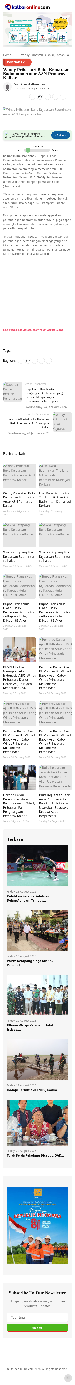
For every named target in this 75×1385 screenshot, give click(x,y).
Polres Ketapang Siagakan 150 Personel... (30, 963)
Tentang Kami (16, 1371)
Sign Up (37, 1327)
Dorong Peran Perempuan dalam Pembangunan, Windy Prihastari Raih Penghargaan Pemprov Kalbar (19, 805)
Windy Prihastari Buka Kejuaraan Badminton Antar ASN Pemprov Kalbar (19, 499)
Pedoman (34, 1371)
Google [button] (50, 329)
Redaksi (12, 1378)
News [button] (59, 329)
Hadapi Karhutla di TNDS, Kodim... (33, 1090)
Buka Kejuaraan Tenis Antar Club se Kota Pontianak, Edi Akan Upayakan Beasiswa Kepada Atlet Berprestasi (55, 805)
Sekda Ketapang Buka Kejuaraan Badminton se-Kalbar (19, 556)
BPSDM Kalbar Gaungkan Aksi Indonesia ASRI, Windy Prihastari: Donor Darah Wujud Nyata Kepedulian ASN (19, 677)
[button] (57, 7)
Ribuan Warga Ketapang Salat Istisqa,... (30, 1027)
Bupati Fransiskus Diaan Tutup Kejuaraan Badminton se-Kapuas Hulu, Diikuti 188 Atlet (19, 612)
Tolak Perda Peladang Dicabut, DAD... (35, 1155)
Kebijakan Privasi (31, 1378)
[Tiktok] (51, 1358)
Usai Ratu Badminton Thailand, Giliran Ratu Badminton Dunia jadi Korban (55, 499)
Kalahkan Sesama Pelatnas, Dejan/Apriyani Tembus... (28, 898)
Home (7, 55)
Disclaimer (50, 1371)
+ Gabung (60, 135)
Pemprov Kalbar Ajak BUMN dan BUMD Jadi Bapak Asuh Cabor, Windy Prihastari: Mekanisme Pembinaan (55, 677)
